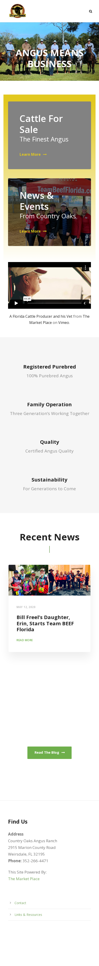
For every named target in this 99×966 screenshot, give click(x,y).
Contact (20, 903)
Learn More (30, 154)
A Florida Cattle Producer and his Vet (40, 316)
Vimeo (63, 322)
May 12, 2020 (26, 607)
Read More (25, 640)
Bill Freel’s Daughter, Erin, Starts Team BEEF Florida (45, 623)
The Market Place (24, 878)
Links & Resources (28, 914)
